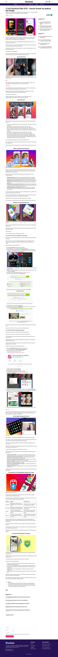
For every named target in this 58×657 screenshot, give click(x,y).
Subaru (7, 15)
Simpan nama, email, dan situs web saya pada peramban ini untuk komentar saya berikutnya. (18, 634)
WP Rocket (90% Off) (45, 645)
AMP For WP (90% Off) (46, 647)
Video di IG (7, 82)
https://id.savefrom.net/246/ (25, 272)
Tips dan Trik (31, 4)
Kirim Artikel (42, 4)
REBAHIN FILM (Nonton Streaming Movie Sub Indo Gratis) (16, 606)
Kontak (32, 644)
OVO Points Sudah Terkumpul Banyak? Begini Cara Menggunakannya (45, 44)
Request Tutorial (33, 648)
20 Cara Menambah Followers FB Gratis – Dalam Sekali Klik (17, 600)
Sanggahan (32, 647)
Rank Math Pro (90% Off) (46, 644)
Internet (20, 4)
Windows (15, 4)
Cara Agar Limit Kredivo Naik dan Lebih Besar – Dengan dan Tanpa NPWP (45, 23)
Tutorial (25, 4)
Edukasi (36, 4)
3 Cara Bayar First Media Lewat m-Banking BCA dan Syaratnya (17, 603)
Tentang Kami (33, 645)
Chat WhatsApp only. (10, 650)
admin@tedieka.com (10, 649)
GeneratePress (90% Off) (46, 648)
